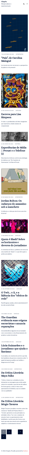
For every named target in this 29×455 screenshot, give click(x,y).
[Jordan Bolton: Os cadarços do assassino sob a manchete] (14, 181)
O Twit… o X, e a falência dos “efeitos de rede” (14, 295)
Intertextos (19, 54)
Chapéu (4, 1)
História (17, 144)
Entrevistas (18, 369)
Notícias (16, 313)
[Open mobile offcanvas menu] (27, 4)
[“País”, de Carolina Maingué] (14, 33)
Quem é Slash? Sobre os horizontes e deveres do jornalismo (14, 242)
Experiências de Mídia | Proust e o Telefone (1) (13, 150)
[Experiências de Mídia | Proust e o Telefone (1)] (14, 136)
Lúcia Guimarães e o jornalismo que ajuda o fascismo (14, 348)
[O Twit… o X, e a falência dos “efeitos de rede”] (14, 273)
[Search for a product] (23, 4)
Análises (18, 110)
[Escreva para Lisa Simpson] (14, 90)
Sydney (25, 451)
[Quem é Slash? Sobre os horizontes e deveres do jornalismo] (14, 226)
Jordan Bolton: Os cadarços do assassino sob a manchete (13, 203)
